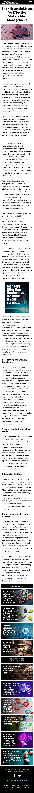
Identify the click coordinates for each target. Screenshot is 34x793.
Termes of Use (8, 769)
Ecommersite (9, 787)
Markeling (11, 790)
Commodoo (26, 785)
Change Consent (25, 769)
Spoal (19, 790)
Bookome (21, 783)
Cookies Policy (16, 769)
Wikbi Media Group (17, 780)
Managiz (26, 787)
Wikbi (24, 790)
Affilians (13, 783)
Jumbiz (18, 787)
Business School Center (12, 785)
